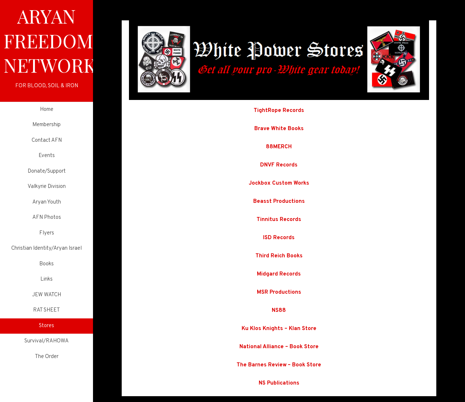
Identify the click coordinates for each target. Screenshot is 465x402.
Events (47, 155)
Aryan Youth (46, 202)
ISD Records (279, 237)
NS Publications (279, 383)
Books (46, 264)
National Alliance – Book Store (279, 346)
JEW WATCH (46, 295)
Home (46, 109)
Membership (46, 124)
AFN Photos (46, 217)
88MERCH (279, 147)
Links (46, 279)
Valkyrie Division (47, 186)
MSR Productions (279, 292)
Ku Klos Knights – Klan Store (279, 328)
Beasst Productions (279, 201)
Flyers (46, 233)
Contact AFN (47, 140)
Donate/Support (47, 171)
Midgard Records (279, 274)
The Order (46, 356)
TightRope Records (279, 110)
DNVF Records (279, 165)
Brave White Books (279, 128)
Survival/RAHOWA (46, 341)
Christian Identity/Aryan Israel (46, 248)
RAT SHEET (46, 310)
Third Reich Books (279, 256)
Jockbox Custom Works (279, 183)
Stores (46, 325)
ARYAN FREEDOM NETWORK (50, 40)
